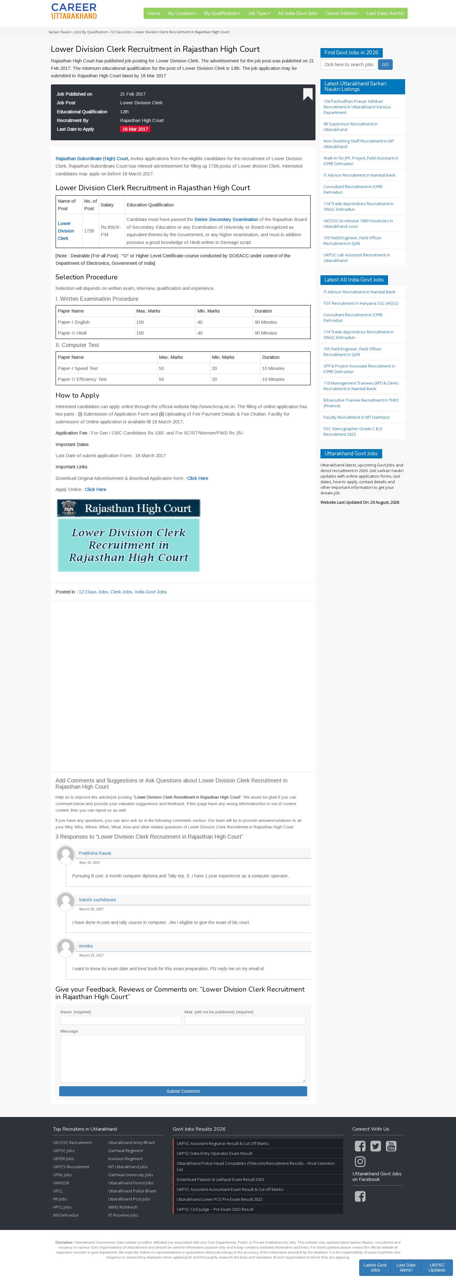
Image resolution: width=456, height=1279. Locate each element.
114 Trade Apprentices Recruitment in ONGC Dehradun (359, 206)
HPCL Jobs (62, 1207)
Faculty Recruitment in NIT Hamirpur (357, 417)
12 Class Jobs (93, 591)
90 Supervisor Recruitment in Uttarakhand (351, 126)
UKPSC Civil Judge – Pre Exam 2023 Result (215, 1209)
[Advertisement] (183, 686)
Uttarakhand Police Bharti (132, 1191)
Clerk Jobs (121, 591)
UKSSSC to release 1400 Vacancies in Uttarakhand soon (358, 223)
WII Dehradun (66, 1215)
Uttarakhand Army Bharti (131, 1142)
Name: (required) (75, 1012)
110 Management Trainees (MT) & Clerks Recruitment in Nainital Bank (361, 385)
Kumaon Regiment (125, 1158)
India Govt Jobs (151, 591)
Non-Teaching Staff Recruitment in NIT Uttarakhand (359, 143)
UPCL (58, 1191)
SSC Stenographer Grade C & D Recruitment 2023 (353, 431)
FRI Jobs (60, 1199)
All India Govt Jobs (298, 13)
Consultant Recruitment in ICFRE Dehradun (353, 189)
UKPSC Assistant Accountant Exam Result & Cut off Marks (230, 1189)
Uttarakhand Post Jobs (129, 1199)
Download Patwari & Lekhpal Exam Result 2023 (220, 1179)
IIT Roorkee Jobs (123, 1215)
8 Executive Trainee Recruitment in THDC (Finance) (361, 402)
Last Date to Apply (75, 129)
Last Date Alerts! (385, 13)
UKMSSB (61, 1183)
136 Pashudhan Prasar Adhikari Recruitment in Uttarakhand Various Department (357, 106)
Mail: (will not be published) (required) (219, 1012)
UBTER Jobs (63, 1158)
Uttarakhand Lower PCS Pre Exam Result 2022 (219, 1199)
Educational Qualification (82, 111)
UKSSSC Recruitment (72, 1142)
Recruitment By (73, 120)
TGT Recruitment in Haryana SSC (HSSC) (361, 303)
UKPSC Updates (437, 1267)
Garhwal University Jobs (130, 1175)
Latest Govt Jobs (375, 1267)
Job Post (66, 102)
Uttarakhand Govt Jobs (351, 454)
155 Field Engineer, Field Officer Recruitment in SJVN (353, 240)
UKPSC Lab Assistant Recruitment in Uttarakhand (357, 257)
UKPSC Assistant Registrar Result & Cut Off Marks (223, 1143)
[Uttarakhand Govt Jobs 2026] (74, 11)
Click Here (95, 489)
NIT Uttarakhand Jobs (128, 1166)
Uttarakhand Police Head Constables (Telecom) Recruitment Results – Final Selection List (256, 1166)
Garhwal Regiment (125, 1150)
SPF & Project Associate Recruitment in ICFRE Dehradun (359, 368)
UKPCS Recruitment (71, 1166)
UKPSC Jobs (64, 1150)
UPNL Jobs (62, 1175)
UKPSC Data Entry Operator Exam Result (214, 1153)
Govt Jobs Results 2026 (199, 1129)
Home (154, 13)
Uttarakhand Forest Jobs (131, 1183)
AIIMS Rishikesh (123, 1207)
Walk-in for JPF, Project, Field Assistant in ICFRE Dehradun (361, 160)
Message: (69, 1031)
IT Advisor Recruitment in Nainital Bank (360, 175)
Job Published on (74, 94)
